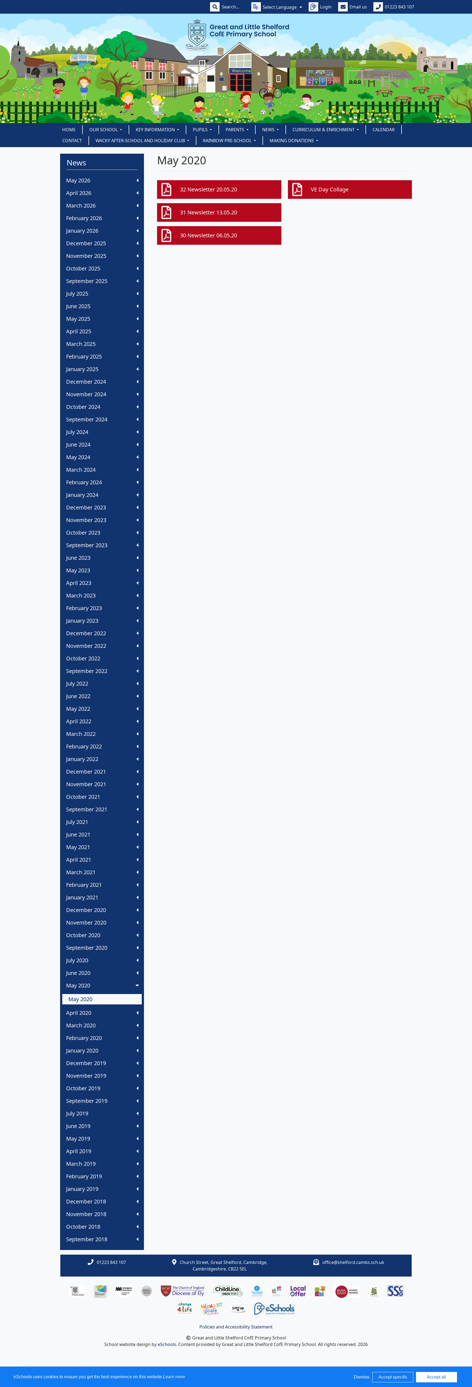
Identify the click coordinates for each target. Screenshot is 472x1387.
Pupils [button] (201, 130)
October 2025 (83, 268)
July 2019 (77, 1113)
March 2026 (81, 205)
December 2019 (86, 1063)
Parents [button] (235, 130)
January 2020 (82, 1050)
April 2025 (78, 331)
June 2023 (78, 557)
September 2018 (86, 1239)
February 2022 (84, 746)
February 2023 (84, 608)
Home (69, 130)
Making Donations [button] (292, 141)
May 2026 (78, 180)
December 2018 (86, 1201)
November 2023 (86, 520)
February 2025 (84, 356)
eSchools (167, 1344)
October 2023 (83, 532)
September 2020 (86, 947)
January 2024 (82, 495)
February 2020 (84, 1038)
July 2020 (77, 960)
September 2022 (86, 671)
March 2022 (81, 734)
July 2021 (77, 822)
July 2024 (77, 432)
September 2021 (86, 809)
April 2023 (78, 583)
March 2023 (81, 595)
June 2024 (78, 444)
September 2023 (86, 545)
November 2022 (86, 645)
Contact (72, 141)
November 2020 (86, 922)
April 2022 (78, 721)
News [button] (269, 130)
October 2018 (83, 1226)
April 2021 (78, 859)
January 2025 (82, 369)
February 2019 (84, 1176)
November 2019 (86, 1075)
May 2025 (78, 318)
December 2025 (86, 243)
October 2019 (83, 1088)
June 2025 (78, 306)
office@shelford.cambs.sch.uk (353, 1262)
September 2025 (86, 281)
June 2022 (78, 696)
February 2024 (84, 482)
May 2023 (78, 570)
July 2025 (77, 293)
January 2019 (82, 1189)
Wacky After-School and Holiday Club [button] (141, 141)
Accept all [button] (436, 1377)
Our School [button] (104, 130)
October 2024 (83, 406)
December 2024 (86, 381)
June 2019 (78, 1126)
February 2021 (84, 884)
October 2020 (83, 935)
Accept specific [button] (393, 1377)
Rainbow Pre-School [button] (228, 141)
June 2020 (78, 973)
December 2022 (86, 633)
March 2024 (81, 469)
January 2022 (82, 759)
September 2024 (86, 419)
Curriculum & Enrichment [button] (324, 130)
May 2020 (78, 985)
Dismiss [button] (361, 1377)
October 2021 (83, 796)
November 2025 (86, 256)
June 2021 (78, 834)
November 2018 (86, 1214)
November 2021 (86, 784)
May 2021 (78, 847)
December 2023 (86, 507)
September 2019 (86, 1101)
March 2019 (81, 1163)
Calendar (384, 130)
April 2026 (78, 193)
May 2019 (78, 1138)
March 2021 (81, 872)
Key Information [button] (156, 130)
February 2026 (84, 218)
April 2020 (78, 1012)
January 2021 (82, 897)
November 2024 (86, 394)
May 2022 (78, 708)
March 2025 (81, 344)
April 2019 (78, 1151)
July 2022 (77, 683)
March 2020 (81, 1025)
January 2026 (82, 230)
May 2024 (78, 457)
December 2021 (86, 771)
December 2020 (86, 910)
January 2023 (82, 620)
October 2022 (83, 658)
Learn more (174, 1376)
